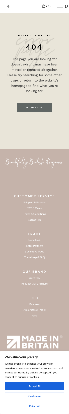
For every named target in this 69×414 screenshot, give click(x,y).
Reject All (34, 406)
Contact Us (34, 219)
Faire (34, 315)
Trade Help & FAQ (34, 257)
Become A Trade (34, 251)
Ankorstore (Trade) (35, 309)
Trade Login (34, 240)
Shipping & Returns (34, 202)
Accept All (34, 386)
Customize (34, 396)
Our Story (34, 277)
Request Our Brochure (34, 283)
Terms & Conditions (34, 213)
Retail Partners (34, 245)
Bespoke (34, 304)
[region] (34, 382)
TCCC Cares (34, 208)
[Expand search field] (66, 6)
